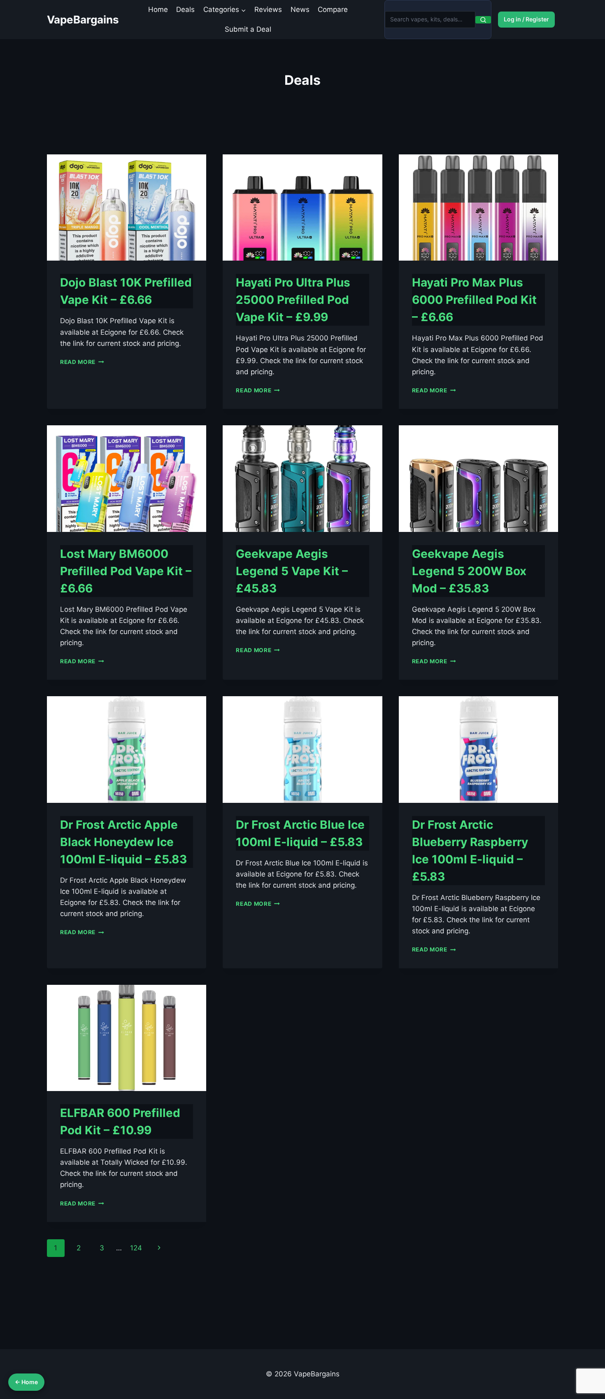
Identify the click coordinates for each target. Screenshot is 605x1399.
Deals (185, 9)
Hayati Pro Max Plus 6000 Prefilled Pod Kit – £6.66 (474, 299)
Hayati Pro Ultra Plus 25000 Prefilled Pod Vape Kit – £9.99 (293, 299)
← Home (26, 1381)
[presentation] (126, 207)
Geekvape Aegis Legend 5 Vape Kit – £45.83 (292, 571)
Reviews (268, 9)
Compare (333, 9)
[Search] (483, 19)
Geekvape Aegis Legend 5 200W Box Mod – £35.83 (469, 571)
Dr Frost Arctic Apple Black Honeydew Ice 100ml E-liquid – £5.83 (123, 842)
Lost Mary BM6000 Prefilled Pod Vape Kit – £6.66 (125, 571)
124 (136, 1248)
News (300, 9)
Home (158, 9)
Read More (82, 362)
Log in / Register (526, 19)
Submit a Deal (248, 29)
